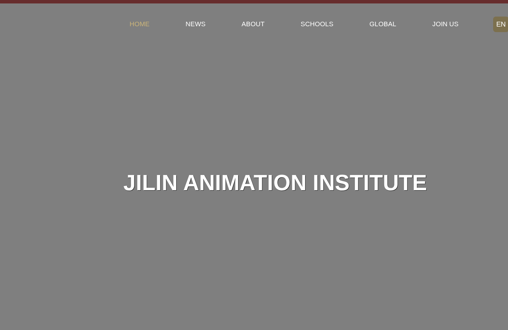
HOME (140, 24)
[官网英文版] (36, 24)
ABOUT (253, 24)
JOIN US (445, 24)
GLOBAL (382, 24)
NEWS (196, 24)
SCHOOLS (317, 24)
